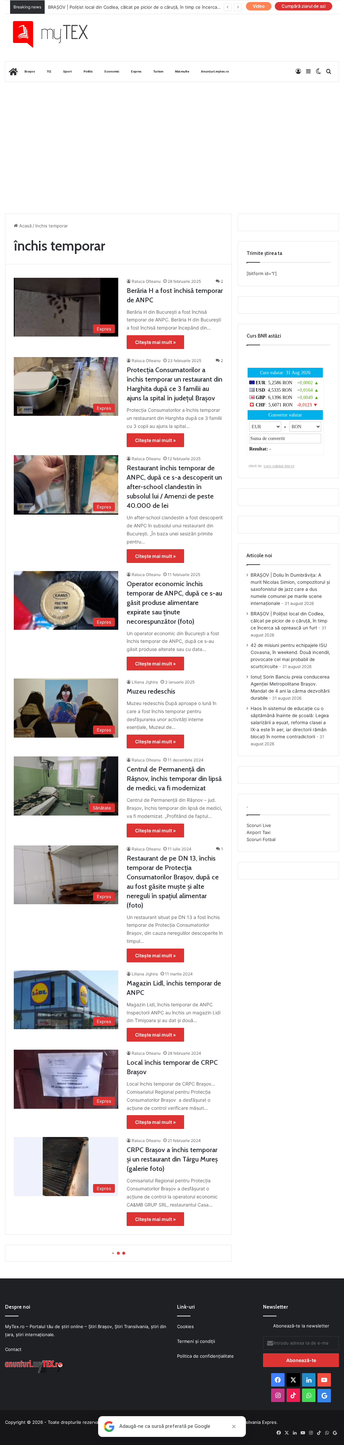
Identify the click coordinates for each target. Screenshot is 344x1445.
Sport (67, 71)
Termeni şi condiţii (196, 1341)
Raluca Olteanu (146, 281)
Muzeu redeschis (151, 691)
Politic (88, 71)
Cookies (185, 1326)
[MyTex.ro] (55, 34)
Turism (158, 71)
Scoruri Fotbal (261, 839)
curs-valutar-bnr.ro (279, 466)
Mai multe (182, 71)
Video (259, 6)
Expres (136, 71)
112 (49, 71)
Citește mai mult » (155, 342)
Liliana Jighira (145, 682)
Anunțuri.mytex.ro (215, 71)
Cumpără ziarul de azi (304, 6)
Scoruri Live (259, 825)
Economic (111, 71)
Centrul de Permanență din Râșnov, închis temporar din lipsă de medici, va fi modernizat (174, 778)
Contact (13, 1349)
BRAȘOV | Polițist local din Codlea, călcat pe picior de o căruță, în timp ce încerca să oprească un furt (289, 620)
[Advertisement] (172, 136)
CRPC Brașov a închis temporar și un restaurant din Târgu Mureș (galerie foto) (172, 1159)
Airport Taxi (258, 832)
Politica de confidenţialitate (205, 1356)
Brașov (30, 71)
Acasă (25, 225)
